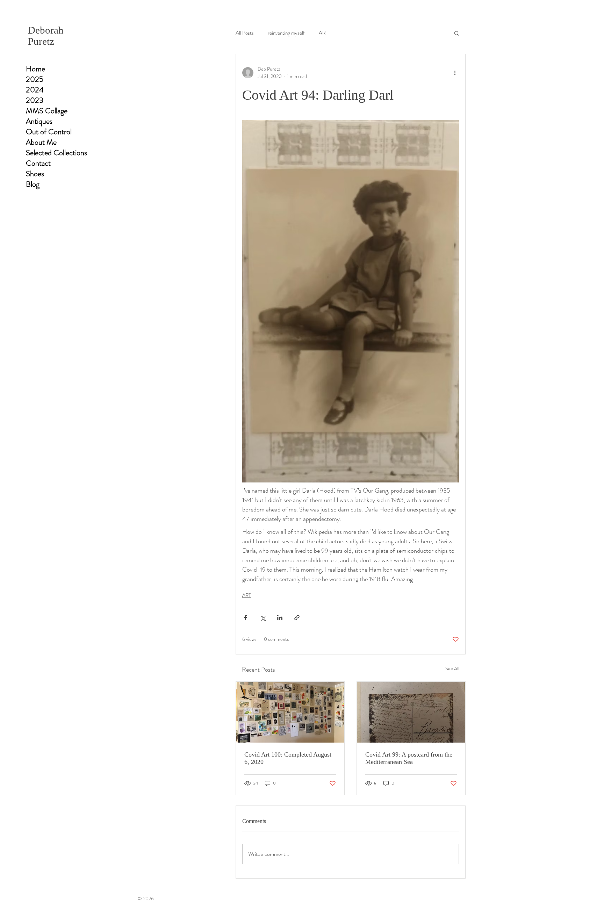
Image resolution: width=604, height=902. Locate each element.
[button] (456, 33)
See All (452, 668)
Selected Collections (56, 153)
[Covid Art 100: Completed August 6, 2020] (290, 712)
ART (323, 33)
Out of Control (49, 132)
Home (35, 69)
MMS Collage (46, 111)
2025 (34, 79)
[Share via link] (297, 617)
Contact (38, 163)
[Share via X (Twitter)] (262, 617)
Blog (32, 184)
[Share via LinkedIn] (279, 617)
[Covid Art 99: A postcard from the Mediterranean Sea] (411, 712)
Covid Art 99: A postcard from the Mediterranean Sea (408, 758)
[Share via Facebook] (245, 617)
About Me (41, 142)
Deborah (46, 30)
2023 (34, 100)
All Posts (245, 33)
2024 (35, 90)
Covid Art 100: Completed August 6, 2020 (287, 758)
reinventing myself (286, 33)
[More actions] (455, 73)
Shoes (35, 174)
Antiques (39, 121)
